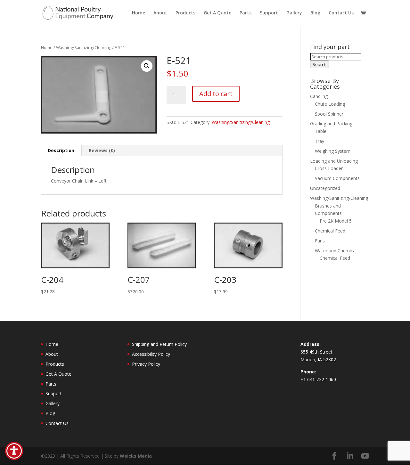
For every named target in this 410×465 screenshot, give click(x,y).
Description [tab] (61, 150)
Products (185, 13)
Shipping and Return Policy (159, 344)
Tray (319, 141)
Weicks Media (136, 456)
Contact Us (341, 13)
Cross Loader (329, 168)
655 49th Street (316, 352)
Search (319, 64)
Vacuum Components (337, 178)
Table (320, 131)
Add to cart (216, 93)
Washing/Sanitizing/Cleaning (83, 47)
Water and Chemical (336, 251)
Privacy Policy (146, 364)
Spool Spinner (329, 114)
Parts (245, 13)
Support (269, 13)
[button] (146, 66)
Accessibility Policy (151, 354)
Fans (320, 241)
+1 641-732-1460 (318, 379)
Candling (319, 96)
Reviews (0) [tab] (102, 150)
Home (138, 13)
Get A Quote (217, 13)
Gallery (294, 13)
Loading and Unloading (334, 161)
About (160, 13)
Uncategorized (325, 188)
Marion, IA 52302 (318, 359)
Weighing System (332, 151)
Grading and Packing (331, 123)
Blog (315, 13)
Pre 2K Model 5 (336, 221)
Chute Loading (330, 104)
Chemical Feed (330, 231)
